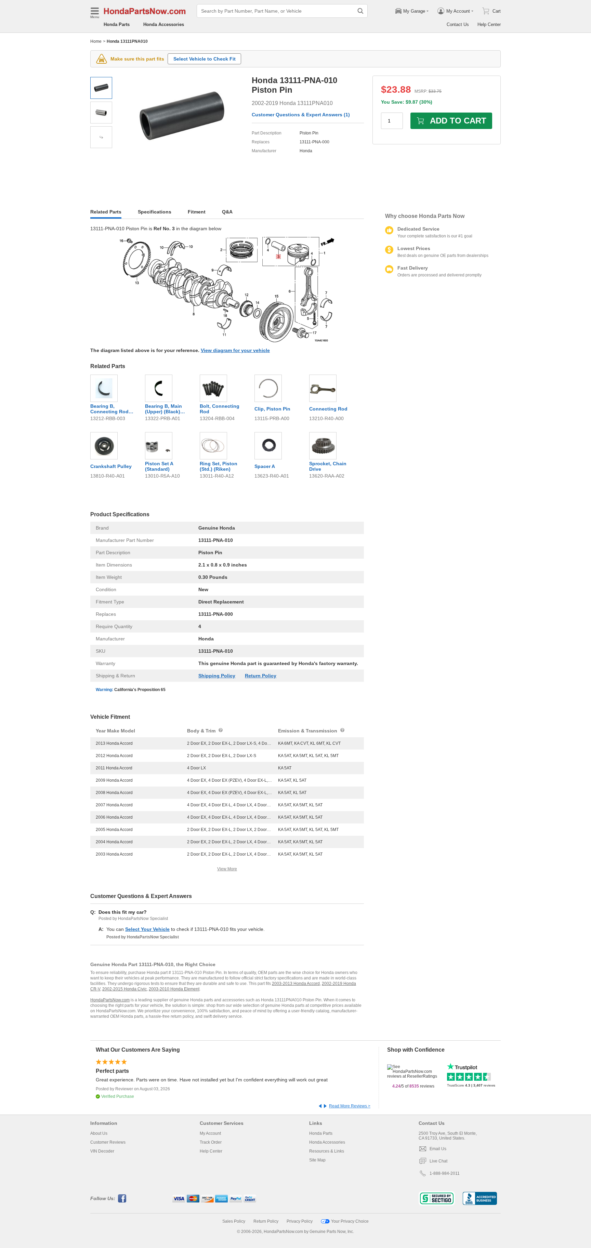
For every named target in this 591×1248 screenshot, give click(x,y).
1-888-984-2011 (445, 1173)
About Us (98, 1133)
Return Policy (260, 675)
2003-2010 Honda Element (174, 989)
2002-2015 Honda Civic (124, 989)
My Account (210, 1133)
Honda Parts (117, 24)
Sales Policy (233, 1221)
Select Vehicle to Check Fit (204, 59)
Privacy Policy (300, 1221)
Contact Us (458, 24)
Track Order (211, 1142)
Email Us (438, 1148)
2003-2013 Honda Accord (296, 983)
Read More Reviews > (349, 1106)
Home (96, 41)
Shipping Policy (216, 675)
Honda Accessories (163, 24)
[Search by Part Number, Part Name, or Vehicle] (360, 11)
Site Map (317, 1160)
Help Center (489, 24)
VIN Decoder (102, 1151)
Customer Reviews (108, 1142)
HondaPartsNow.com (110, 1000)
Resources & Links (326, 1151)
